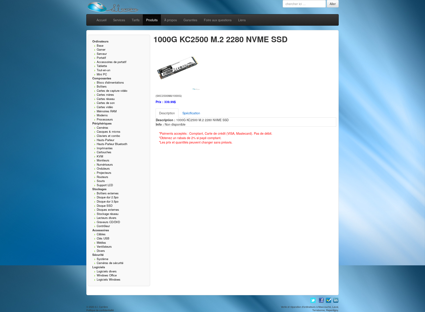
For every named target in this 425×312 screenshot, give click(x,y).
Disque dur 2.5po (107, 197)
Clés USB (103, 238)
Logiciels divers (107, 271)
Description (167, 113)
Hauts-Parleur (105, 140)
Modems (102, 115)
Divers (101, 251)
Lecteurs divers (106, 218)
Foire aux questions (218, 20)
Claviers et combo (108, 136)
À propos (170, 20)
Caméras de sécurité (110, 263)
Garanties (190, 20)
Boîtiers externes (108, 193)
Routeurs (102, 177)
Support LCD (105, 185)
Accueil (101, 20)
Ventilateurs (104, 246)
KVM (100, 156)
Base (100, 45)
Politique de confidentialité (100, 310)
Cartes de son (106, 103)
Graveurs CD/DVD (108, 222)
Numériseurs (105, 164)
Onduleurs (103, 168)
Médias (101, 242)
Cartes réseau (106, 99)
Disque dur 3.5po (107, 201)
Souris (101, 181)
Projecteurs (104, 172)
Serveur (102, 54)
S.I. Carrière (101, 306)
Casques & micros (108, 131)
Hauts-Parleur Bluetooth (112, 144)
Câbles (101, 234)
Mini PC (102, 74)
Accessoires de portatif (111, 62)
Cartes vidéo (105, 107)
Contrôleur (103, 226)
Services (119, 20)
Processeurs (105, 119)
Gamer (101, 49)
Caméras (102, 127)
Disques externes (108, 209)
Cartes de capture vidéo (112, 90)
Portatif (101, 58)
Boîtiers (102, 86)
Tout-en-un (103, 70)
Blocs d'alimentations (110, 82)
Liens (242, 20)
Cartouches (104, 152)
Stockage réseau (107, 214)
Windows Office (107, 275)
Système (102, 259)
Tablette (102, 66)
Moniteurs (103, 160)
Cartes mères (105, 94)
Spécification (191, 113)
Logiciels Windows (108, 279)
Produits (152, 20)
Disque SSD (104, 205)
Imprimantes (105, 148)
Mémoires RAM (107, 111)
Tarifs (135, 20)
